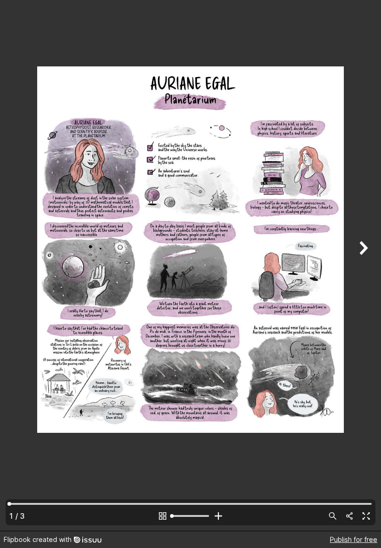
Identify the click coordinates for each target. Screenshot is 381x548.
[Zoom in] (218, 516)
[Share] (349, 516)
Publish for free (353, 539)
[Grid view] (162, 516)
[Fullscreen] (366, 516)
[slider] (190, 516)
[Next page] (362, 265)
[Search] (332, 516)
